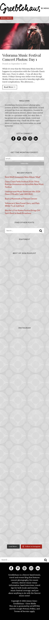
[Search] (40, 230)
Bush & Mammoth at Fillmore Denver (21, 198)
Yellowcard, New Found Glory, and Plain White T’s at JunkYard (22, 204)
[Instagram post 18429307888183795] (24, 390)
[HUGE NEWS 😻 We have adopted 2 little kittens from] (24, 414)
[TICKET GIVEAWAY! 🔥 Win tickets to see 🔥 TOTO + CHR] (24, 461)
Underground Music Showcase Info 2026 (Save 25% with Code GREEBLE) (22, 192)
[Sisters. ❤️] (24, 343)
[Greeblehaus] (20, 8)
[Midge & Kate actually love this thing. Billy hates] (24, 367)
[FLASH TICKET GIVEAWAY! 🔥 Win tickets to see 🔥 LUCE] (24, 531)
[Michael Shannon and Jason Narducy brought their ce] (24, 508)
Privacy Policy (29, 609)
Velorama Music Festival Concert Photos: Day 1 (21, 57)
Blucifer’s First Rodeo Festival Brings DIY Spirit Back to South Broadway (22, 211)
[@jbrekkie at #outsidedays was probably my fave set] (24, 484)
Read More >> (9, 87)
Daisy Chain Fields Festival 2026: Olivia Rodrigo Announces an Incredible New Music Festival (24, 184)
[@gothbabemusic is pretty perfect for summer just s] (24, 437)
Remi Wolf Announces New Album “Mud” (23, 177)
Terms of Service (21, 611)
